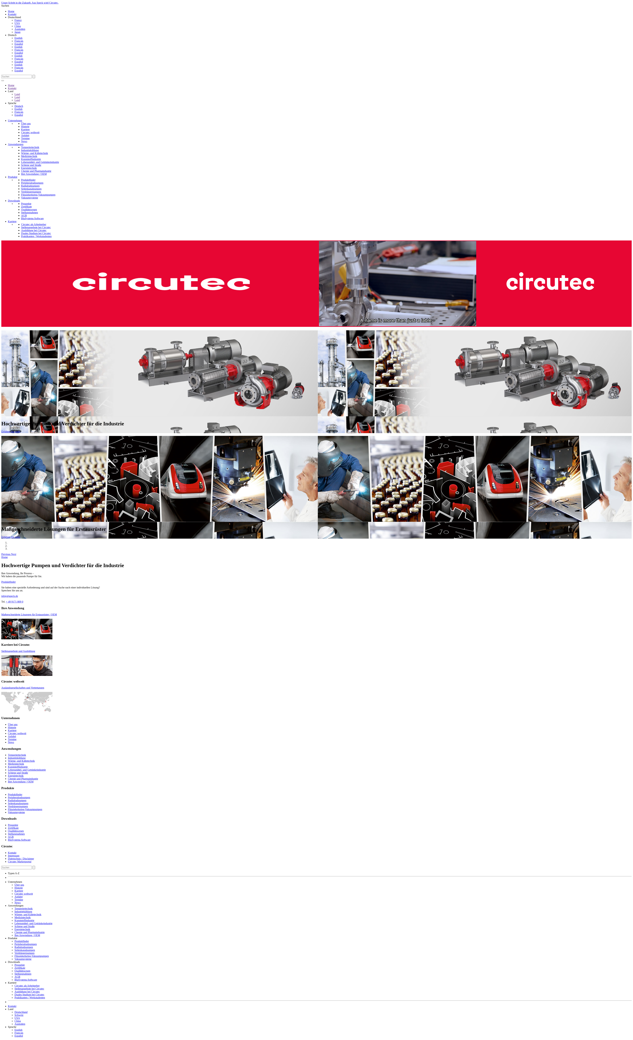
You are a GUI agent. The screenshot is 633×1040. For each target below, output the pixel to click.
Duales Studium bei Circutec (36, 233)
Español (19, 44)
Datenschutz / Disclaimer (21, 858)
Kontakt (12, 14)
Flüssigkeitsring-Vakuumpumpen (38, 194)
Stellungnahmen (29, 212)
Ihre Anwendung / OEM (34, 174)
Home (11, 11)
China (18, 26)
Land (17, 94)
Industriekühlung (30, 150)
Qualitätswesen (29, 209)
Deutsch (19, 106)
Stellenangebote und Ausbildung (18, 651)
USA (17, 23)
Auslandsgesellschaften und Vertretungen (22, 687)
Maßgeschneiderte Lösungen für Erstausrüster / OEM (29, 614)
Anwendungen (15, 144)
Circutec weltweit (30, 132)
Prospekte (26, 203)
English (18, 38)
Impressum (13, 855)
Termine (25, 138)
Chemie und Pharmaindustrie (36, 171)
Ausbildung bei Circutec (33, 230)
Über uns (26, 123)
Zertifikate (26, 206)
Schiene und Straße (31, 165)
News (24, 141)
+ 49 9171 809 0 (14, 601)
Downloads (14, 200)
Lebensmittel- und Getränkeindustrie (40, 162)
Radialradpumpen (30, 185)
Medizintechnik (29, 156)
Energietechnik (29, 168)
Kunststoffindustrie (31, 159)
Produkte (12, 177)
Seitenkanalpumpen (31, 188)
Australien (20, 29)
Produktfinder (28, 179)
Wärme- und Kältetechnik (34, 153)
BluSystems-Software (32, 218)
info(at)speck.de (9, 596)
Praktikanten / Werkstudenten (36, 236)
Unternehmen (15, 120)
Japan (17, 32)
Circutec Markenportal (19, 861)
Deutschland (21, 1012)
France (18, 20)
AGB (24, 215)
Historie (25, 126)
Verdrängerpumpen (31, 191)
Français (19, 41)
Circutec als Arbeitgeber (33, 224)
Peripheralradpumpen (32, 182)
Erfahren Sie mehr (10, 431)
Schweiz (19, 1015)
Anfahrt (25, 135)
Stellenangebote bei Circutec (36, 227)
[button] (6, 554)
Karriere (25, 129)
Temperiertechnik (30, 147)
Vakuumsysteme (29, 197)
